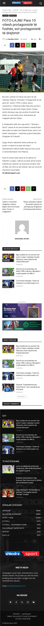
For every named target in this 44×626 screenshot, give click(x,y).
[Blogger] (10, 602)
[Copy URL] (33, 45)
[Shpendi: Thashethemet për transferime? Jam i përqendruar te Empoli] (8, 388)
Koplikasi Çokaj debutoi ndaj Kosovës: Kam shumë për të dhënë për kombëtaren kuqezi (29, 480)
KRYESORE (13, 15)
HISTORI (15, 10)
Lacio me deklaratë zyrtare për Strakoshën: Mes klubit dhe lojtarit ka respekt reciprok (28, 468)
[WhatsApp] (28, 45)
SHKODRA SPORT (13, 39)
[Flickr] (22, 602)
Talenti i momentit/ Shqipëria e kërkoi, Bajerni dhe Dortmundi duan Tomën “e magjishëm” (10, 207)
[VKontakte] (33, 602)
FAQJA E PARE (6, 10)
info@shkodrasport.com (16, 586)
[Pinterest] (23, 45)
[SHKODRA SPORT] (3, 39)
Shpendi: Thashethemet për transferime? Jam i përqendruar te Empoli (28, 387)
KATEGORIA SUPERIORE (6, 260)
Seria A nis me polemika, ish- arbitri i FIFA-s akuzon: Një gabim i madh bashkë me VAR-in (28, 271)
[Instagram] (27, 602)
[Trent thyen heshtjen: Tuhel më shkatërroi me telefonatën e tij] (8, 284)
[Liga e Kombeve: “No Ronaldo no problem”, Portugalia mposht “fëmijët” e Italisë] (8, 493)
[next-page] (7, 291)
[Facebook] (12, 45)
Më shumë (21, 397)
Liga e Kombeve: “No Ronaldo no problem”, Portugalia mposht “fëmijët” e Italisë (28, 492)
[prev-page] (3, 291)
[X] (17, 45)
